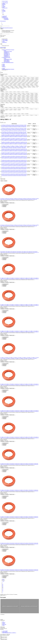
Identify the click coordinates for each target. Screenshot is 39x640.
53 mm (8, 82)
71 (2, 589)
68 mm (19, 83)
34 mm (6, 80)
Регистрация (6, 18)
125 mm (31, 85)
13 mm (19, 77)
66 (2, 585)
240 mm (11, 102)
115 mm (23, 85)
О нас (3, 621)
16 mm (36, 77)
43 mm (5, 81)
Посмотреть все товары (8, 51)
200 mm (19, 101)
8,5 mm (19, 115)
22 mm (28, 78)
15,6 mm (32, 77)
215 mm (32, 101)
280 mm (28, 102)
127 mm (36, 85)
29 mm (19, 79)
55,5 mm (6, 97)
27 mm (11, 79)
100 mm (10, 85)
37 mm (19, 80)
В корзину (5, 180)
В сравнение (4, 205)
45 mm (18, 81)
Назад (5, 50)
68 (2, 586)
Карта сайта (4, 624)
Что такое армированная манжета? (7, 62)
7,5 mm (11, 115)
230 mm (7, 102)
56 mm (21, 82)
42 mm (27, 95)
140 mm (20, 86)
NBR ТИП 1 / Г (6, 55)
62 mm (3, 83)
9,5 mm (27, 115)
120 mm (27, 85)
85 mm (23, 84)
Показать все (3, 104)
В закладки (4, 206)
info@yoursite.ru (4, 631)
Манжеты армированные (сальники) (8, 49)
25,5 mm (27, 93)
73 (2, 591)
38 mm (23, 80)
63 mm (7, 83)
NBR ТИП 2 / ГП (7, 56)
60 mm (31, 97)
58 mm (29, 82)
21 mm (24, 78)
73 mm (31, 83)
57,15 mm (19, 97)
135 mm (11, 86)
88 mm (27, 84)
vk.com (3, 41)
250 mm (16, 102)
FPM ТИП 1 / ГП (7, 53)
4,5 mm (10, 107)
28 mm (15, 79)
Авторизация (6, 19)
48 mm (30, 81)
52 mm (4, 82)
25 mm (2, 79)
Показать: (2, 122)
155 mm (33, 86)
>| (2, 592)
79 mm (11, 84)
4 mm (6, 107)
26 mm (7, 79)
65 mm (15, 83)
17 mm (2, 78)
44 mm (9, 81)
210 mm (27, 101)
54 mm (12, 82)
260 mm (20, 102)
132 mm (7, 86)
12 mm (11, 77)
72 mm (28, 83)
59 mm (33, 82)
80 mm (15, 84)
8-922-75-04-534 (4, 39)
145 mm (24, 86)
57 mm (25, 82)
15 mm (28, 77)
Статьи (3, 64)
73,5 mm (36, 83)
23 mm (32, 78)
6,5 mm (2, 115)
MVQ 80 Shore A (7, 61)
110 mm (19, 85)
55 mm (17, 82)
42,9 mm (32, 95)
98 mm (5, 85)
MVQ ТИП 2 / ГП (7, 54)
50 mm (34, 81)
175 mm (6, 101)
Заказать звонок (4, 38)
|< (2, 582)
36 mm (15, 80)
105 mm (14, 85)
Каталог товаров (3, 47)
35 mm (10, 80)
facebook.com (4, 42)
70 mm (23, 83)
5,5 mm (18, 107)
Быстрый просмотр (5, 204)
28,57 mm (7, 94)
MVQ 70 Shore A (7, 60)
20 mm (20, 78)
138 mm (16, 86)
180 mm (10, 101)
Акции (3, 65)
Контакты (3, 66)
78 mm (7, 84)
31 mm (28, 79)
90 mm (31, 84)
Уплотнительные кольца (6, 57)
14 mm (23, 77)
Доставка (3, 622)
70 (2, 588)
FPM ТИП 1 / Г (6, 52)
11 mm (7, 77)
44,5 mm (14, 81)
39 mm (27, 80)
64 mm (11, 83)
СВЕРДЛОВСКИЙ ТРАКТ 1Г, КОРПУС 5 (9, 632)
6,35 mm (27, 107)
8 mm (15, 115)
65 (2, 584)
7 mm (7, 115)
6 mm (22, 107)
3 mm (2, 107)
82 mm (19, 84)
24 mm (36, 78)
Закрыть (2, 180)
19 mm (16, 78)
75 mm (2, 84)
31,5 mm (32, 79)
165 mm (35, 100)
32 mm (36, 79)
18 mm (12, 78)
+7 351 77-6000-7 (5, 40)
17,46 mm (7, 78)
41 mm (35, 80)
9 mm (23, 115)
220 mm (36, 101)
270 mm (24, 102)
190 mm (14, 101)
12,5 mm (15, 77)
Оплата (3, 623)
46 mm (22, 81)
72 (2, 590)
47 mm (26, 81)
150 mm (28, 86)
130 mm (3, 86)
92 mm (35, 84)
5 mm (14, 107)
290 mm (33, 102)
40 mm (31, 80)
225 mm (3, 102)
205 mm (23, 101)
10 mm (2, 77)
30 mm (24, 79)
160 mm (31, 100)
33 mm (2, 80)
